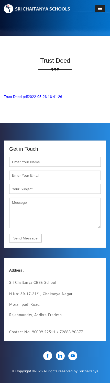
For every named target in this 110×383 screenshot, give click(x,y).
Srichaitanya (88, 371)
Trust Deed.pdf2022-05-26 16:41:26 (33, 97)
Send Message (25, 238)
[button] (100, 8)
